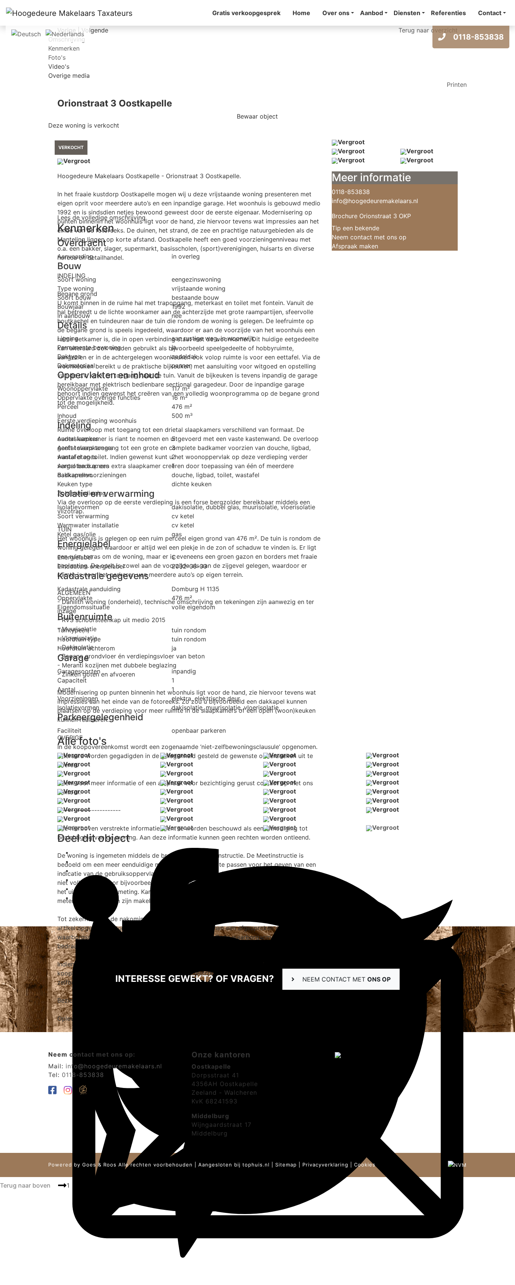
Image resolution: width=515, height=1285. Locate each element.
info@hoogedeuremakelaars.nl (375, 201)
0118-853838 (477, 37)
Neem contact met (345, 979)
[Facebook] (52, 1091)
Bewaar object (257, 116)
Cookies (365, 1165)
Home (301, 13)
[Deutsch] (26, 33)
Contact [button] (489, 13)
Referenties (448, 13)
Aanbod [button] (371, 13)
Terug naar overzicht (428, 30)
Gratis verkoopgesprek (246, 13)
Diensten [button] (407, 13)
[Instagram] (68, 1091)
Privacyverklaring (325, 1165)
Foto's (57, 57)
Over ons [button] (335, 13)
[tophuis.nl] (83, 1091)
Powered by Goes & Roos (82, 1165)
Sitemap (286, 1165)
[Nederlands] (65, 33)
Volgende (94, 30)
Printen (457, 84)
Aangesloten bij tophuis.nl (234, 1165)
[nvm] (457, 1165)
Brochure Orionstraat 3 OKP (371, 216)
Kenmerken (64, 48)
